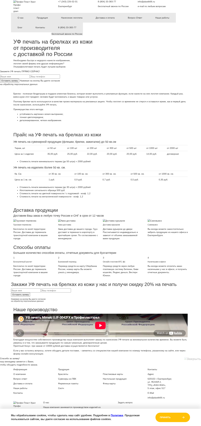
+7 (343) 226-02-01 (68, 1)
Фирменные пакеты (68, 383)
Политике (117, 415)
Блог (20, 27)
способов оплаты (53, 252)
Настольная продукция (115, 379)
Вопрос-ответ (20, 379)
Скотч (61, 388)
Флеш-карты (109, 383)
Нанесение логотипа (71, 17)
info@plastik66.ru (146, 1)
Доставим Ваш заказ (26, 215)
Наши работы (162, 17)
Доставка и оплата (105, 17)
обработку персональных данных (20, 84)
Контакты (40, 27)
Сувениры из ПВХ (67, 379)
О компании (19, 374)
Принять (165, 417)
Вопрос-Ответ (135, 17)
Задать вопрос (125, 402)
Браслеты (63, 374)
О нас (21, 17)
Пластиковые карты (113, 374)
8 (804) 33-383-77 (107, 1)
